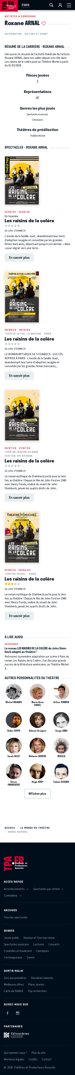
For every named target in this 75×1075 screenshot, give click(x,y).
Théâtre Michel (37, 136)
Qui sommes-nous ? (15, 1053)
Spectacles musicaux (37, 114)
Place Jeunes (36, 985)
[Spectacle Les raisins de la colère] (22, 180)
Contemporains (13, 958)
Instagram (17, 1012)
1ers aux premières (15, 978)
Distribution (13, 34)
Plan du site (39, 1053)
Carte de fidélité (13, 991)
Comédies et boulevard (18, 951)
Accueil (10, 827)
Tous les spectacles (16, 917)
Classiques (37, 120)
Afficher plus (37, 793)
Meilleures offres (14, 985)
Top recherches (37, 991)
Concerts (54, 944)
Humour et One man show (39, 938)
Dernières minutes (42, 978)
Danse (30, 958)
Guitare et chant (36, 34)
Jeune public (11, 938)
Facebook (7, 1012)
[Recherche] (51, 5)
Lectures (38, 944)
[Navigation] (69, 5)
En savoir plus (19, 257)
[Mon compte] (60, 5)
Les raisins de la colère (29, 220)
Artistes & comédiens (20, 16)
